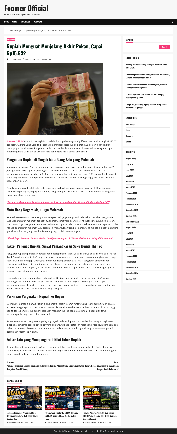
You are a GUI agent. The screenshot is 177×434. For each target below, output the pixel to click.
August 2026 (131, 158)
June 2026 (130, 169)
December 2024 (132, 267)
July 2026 (129, 164)
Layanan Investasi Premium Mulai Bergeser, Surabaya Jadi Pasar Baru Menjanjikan (22, 415)
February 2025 (131, 255)
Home (6, 21)
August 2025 (131, 227)
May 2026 (129, 175)
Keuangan (38, 21)
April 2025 (130, 244)
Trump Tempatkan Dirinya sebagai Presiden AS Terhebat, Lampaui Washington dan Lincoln (148, 76)
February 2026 (131, 192)
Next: (91, 366)
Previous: (35, 366)
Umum (14, 21)
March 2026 (130, 187)
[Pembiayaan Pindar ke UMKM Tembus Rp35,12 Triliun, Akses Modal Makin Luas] (63, 398)
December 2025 (132, 204)
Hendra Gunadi (15, 59)
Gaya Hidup (25, 21)
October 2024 (131, 278)
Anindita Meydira (14, 422)
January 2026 (131, 198)
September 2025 (132, 221)
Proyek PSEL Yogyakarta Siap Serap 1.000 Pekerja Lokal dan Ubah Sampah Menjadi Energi (100, 415)
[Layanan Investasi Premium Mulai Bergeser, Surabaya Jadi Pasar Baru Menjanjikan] (24, 398)
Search (129, 39)
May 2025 (129, 238)
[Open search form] (172, 21)
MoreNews (105, 431)
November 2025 (132, 210)
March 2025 (130, 250)
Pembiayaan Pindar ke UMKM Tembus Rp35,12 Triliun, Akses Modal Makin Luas (61, 415)
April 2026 (130, 181)
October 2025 (131, 215)
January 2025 (131, 261)
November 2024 (132, 273)
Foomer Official (26, 7)
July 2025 (129, 232)
